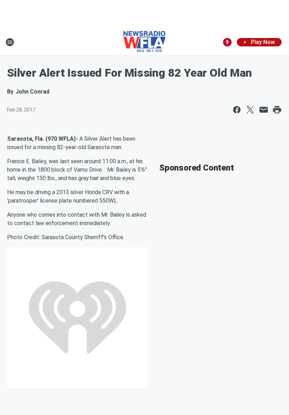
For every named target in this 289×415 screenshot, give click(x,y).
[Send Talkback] (227, 42)
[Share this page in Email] (264, 110)
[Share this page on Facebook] (237, 110)
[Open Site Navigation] (10, 42)
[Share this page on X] (250, 110)
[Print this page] (277, 110)
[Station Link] (144, 42)
